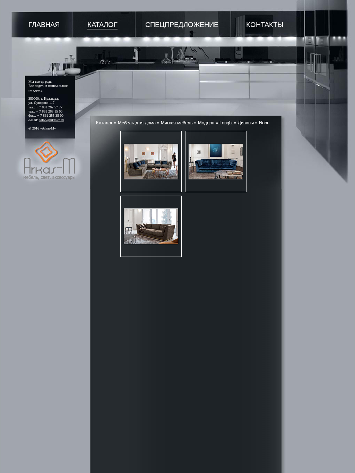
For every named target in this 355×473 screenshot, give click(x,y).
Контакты (265, 24)
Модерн (206, 122)
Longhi (226, 122)
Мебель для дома (137, 122)
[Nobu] (151, 161)
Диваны (246, 122)
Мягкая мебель (177, 122)
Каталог (102, 24)
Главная (44, 24)
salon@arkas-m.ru (51, 120)
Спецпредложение (181, 24)
